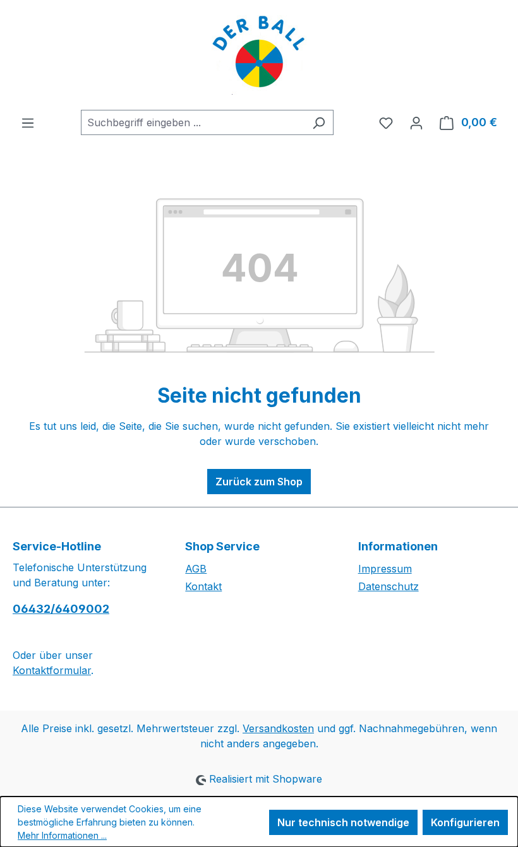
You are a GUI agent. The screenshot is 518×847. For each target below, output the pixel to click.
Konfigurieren (465, 822)
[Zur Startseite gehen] (259, 55)
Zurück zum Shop (259, 481)
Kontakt (203, 586)
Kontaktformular (52, 670)
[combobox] (192, 122)
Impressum (385, 568)
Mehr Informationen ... (62, 835)
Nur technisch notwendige (343, 822)
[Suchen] (319, 122)
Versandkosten (278, 728)
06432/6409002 (61, 608)
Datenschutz (388, 586)
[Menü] (28, 122)
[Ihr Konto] (416, 122)
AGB (196, 568)
